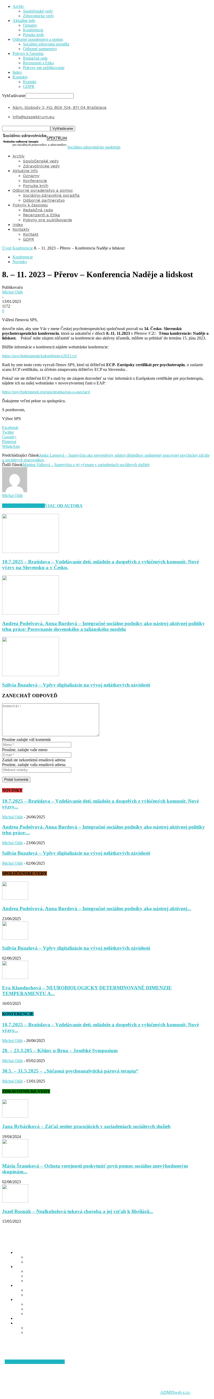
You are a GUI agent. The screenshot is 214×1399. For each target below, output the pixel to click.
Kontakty (20, 77)
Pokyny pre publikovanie (43, 67)
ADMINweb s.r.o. (175, 1392)
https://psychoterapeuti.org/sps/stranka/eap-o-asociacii (46, 392)
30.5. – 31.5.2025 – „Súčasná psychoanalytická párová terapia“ (70, 1071)
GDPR (28, 86)
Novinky (20, 261)
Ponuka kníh (33, 34)
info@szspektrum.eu (34, 116)
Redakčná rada (35, 58)
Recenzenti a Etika (38, 63)
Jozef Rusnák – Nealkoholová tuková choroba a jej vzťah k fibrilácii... (77, 1211)
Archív (18, 6)
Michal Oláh (12, 292)
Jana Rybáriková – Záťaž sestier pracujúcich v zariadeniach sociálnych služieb (86, 1126)
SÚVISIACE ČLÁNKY (23, 505)
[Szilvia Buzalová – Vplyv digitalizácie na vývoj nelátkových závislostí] (30, 674)
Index (17, 72)
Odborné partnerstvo (40, 49)
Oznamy (30, 25)
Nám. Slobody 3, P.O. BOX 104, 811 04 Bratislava (59, 107)
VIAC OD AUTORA (63, 505)
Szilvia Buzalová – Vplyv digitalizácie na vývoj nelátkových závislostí (76, 685)
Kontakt (29, 82)
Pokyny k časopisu (28, 53)
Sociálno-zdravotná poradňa (46, 44)
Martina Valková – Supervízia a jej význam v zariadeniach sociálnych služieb (86, 464)
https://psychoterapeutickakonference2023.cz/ (39, 356)
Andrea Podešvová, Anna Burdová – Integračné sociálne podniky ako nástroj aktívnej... (96, 908)
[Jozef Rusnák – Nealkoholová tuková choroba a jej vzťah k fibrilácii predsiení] (15, 1201)
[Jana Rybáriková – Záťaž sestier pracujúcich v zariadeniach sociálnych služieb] (15, 1116)
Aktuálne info (24, 20)
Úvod (6, 248)
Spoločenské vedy (38, 11)
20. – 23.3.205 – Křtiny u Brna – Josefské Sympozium (60, 1050)
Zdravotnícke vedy (38, 16)
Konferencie (33, 30)
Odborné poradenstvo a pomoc (38, 39)
